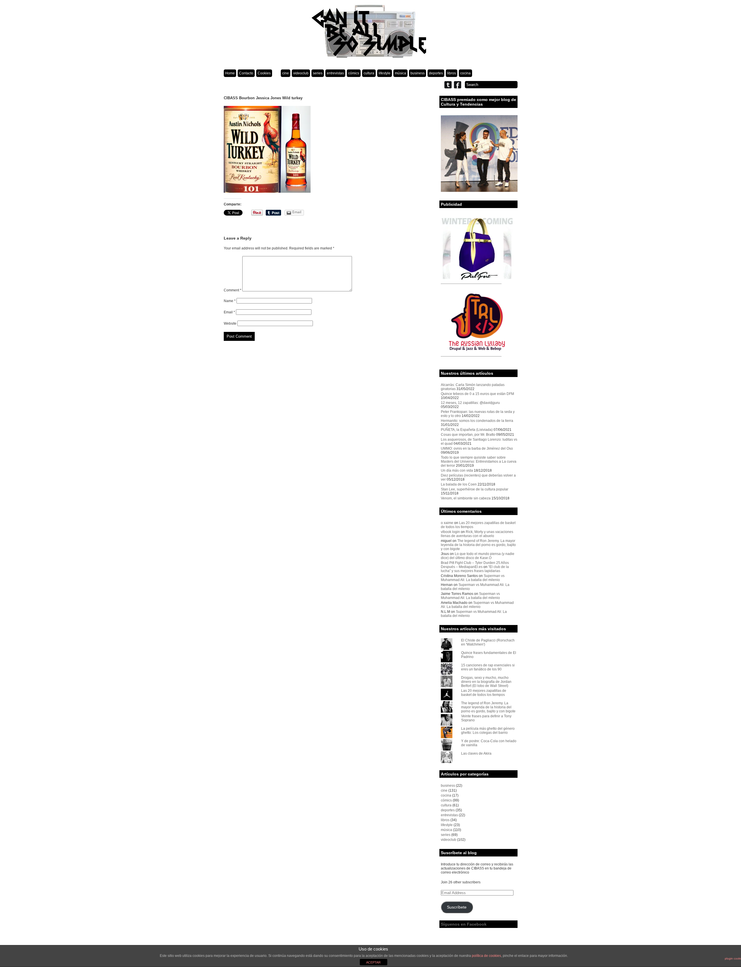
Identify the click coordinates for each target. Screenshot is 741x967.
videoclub (301, 73)
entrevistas (335, 73)
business (417, 73)
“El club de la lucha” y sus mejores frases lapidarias (475, 569)
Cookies (264, 73)
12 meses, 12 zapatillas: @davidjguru (470, 403)
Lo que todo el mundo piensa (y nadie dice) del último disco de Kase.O (477, 556)
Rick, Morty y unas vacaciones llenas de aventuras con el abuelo (477, 534)
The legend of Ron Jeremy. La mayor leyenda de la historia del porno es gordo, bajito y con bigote (478, 545)
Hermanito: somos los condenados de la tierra (477, 421)
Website (230, 323)
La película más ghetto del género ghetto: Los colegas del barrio (488, 731)
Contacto (246, 73)
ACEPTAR (373, 962)
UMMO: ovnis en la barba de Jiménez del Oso (477, 448)
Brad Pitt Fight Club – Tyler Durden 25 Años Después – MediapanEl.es (475, 565)
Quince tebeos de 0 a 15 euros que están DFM (477, 394)
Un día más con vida (457, 470)
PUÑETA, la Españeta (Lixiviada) (467, 430)
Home (230, 73)
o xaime (447, 523)
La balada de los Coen (459, 484)
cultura (369, 73)
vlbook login (450, 532)
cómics (353, 73)
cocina (465, 73)
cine (285, 73)
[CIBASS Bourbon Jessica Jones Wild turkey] (267, 192)
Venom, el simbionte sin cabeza (466, 498)
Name (230, 301)
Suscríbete (457, 907)
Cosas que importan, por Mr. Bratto (468, 435)
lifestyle (384, 73)
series (317, 73)
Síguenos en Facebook (464, 924)
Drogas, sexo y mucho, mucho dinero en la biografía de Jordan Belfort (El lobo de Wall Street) (486, 682)
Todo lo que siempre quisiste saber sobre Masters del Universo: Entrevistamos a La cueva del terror (478, 461)
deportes (436, 73)
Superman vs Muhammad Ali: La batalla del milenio (473, 578)
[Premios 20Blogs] (479, 191)
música (400, 73)
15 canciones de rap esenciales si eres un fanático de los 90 (488, 667)
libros (451, 73)
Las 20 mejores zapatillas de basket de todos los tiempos (483, 693)
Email (229, 312)
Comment (232, 290)
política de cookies (486, 956)
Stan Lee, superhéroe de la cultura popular (474, 489)
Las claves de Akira (476, 753)
